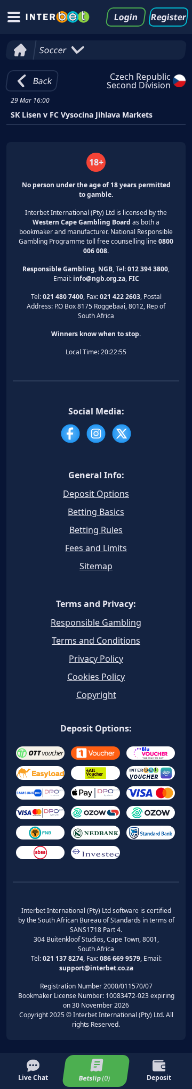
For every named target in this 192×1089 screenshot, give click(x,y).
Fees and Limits (96, 548)
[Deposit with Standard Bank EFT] (150, 832)
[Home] (20, 50)
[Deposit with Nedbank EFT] (95, 832)
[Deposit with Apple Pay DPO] (95, 793)
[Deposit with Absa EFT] (40, 852)
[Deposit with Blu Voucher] (150, 753)
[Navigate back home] (58, 17)
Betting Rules (96, 530)
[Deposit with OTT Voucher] (40, 753)
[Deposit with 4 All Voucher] (95, 772)
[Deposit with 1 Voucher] (95, 753)
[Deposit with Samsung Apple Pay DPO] (40, 793)
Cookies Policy (96, 677)
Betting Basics (96, 512)
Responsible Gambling (96, 622)
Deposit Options (96, 494)
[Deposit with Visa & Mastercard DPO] (40, 812)
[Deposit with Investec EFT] (95, 852)
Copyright (96, 695)
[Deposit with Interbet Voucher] (150, 772)
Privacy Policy (96, 658)
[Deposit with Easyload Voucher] (40, 772)
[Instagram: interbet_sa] (96, 433)
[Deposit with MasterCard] (150, 793)
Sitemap (96, 566)
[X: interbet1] (121, 433)
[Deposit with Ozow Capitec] (95, 812)
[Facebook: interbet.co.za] (70, 433)
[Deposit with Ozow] (150, 812)
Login (126, 17)
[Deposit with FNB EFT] (40, 832)
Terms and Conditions (96, 640)
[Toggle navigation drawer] (13, 17)
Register (168, 17)
